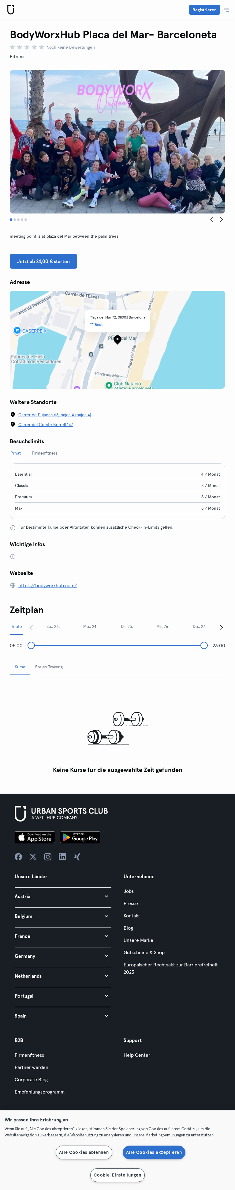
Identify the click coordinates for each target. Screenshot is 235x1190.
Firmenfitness (29, 1055)
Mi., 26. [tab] (162, 626)
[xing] (77, 856)
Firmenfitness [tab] (45, 453)
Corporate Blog (31, 1079)
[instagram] (47, 856)
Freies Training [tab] (49, 667)
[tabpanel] (117, 728)
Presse (131, 903)
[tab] (11, 219)
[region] (117, 1150)
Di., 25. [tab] (127, 626)
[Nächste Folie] (221, 219)
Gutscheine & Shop (144, 952)
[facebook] (18, 856)
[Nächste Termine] (221, 627)
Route (100, 324)
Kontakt (132, 915)
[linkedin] (62, 856)
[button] (63, 896)
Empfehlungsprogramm (40, 1092)
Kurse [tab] (20, 667)
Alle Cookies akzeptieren (154, 1152)
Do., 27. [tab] (199, 626)
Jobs (129, 891)
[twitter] (33, 856)
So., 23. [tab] (53, 626)
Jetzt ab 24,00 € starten (43, 261)
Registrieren (204, 10)
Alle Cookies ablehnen (84, 1152)
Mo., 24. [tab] (90, 626)
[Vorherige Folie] (211, 219)
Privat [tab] (15, 453)
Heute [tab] (16, 626)
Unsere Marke (138, 940)
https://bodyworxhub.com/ (47, 585)
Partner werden (31, 1067)
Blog (128, 928)
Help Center (137, 1055)
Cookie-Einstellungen (117, 1175)
